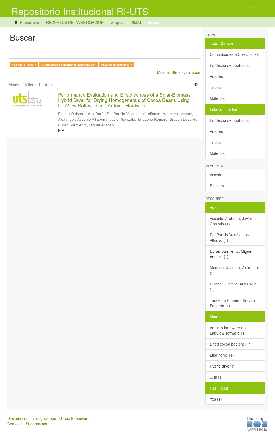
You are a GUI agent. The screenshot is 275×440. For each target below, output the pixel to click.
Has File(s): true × (24, 65)
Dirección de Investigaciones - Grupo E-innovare (48, 418)
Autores (216, 76)
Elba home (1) (222, 355)
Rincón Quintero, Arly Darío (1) (233, 286)
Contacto (15, 423)
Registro (217, 185)
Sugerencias (36, 423)
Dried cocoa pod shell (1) (231, 344)
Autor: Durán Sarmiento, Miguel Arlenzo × (68, 65)
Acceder (217, 174)
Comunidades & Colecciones (234, 54)
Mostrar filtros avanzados (178, 72)
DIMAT (136, 22)
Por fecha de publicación (231, 65)
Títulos (215, 87)
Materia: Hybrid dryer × (116, 65)
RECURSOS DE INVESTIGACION (75, 22)
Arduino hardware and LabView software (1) (229, 330)
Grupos (117, 22)
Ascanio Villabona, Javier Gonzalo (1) (231, 221)
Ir (197, 54)
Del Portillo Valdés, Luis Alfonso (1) (229, 237)
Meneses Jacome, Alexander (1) (234, 270)
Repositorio (29, 22)
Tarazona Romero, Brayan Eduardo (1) (232, 303)
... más (215, 377)
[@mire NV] (257, 425)
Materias (217, 98)
